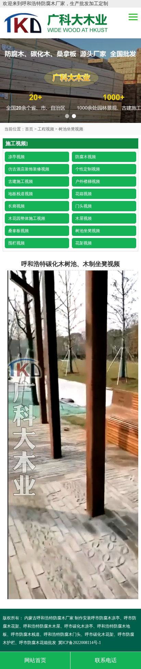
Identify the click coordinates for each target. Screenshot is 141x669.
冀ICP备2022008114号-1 (79, 642)
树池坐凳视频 (71, 129)
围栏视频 (16, 243)
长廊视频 (16, 206)
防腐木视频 (85, 156)
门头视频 (83, 206)
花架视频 (83, 243)
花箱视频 (83, 193)
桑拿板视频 (18, 230)
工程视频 (46, 129)
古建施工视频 (20, 181)
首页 (29, 129)
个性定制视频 (87, 169)
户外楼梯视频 (87, 181)
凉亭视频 (16, 156)
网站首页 (35, 660)
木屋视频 (83, 218)
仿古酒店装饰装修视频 (28, 169)
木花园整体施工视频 (26, 218)
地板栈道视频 (20, 193)
